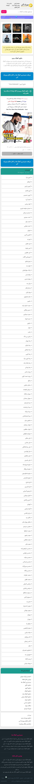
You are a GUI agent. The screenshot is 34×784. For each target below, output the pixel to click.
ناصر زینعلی (27, 641)
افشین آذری (27, 235)
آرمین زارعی (28, 186)
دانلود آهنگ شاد (26, 694)
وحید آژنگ (28, 659)
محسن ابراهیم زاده (26, 549)
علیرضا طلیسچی (26, 473)
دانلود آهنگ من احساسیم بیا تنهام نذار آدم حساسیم (17, 765)
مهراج (29, 615)
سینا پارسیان (27, 403)
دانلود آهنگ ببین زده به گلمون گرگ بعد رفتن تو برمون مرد (17, 772)
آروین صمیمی (27, 195)
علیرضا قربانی (27, 478)
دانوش (29, 323)
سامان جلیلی (27, 385)
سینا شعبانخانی (27, 416)
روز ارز (29, 715)
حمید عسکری (27, 314)
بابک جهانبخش (26, 270)
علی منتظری (27, 456)
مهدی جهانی (27, 610)
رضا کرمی (28, 354)
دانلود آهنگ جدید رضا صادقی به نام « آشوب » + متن (17, 741)
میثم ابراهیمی (27, 628)
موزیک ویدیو (27, 709)
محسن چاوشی (27, 553)
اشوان (29, 230)
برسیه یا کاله (24, 99)
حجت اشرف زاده (26, 306)
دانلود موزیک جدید (26, 718)
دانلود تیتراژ (28, 700)
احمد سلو (28, 222)
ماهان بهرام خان (26, 522)
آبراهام (29, 182)
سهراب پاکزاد (27, 394)
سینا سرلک (28, 412)
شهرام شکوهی (27, 434)
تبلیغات (8, 5)
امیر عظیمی (28, 253)
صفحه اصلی (17, 3)
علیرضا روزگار (27, 469)
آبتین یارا (28, 177)
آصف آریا (28, 200)
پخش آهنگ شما (16, 5)
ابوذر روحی (28, 204)
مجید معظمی (27, 540)
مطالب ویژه (28, 706)
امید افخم (28, 244)
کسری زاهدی (27, 500)
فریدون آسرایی (27, 491)
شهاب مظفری (27, 429)
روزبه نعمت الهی (26, 376)
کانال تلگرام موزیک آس (25, 721)
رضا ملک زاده (27, 363)
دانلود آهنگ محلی (18, 147)
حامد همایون (27, 297)
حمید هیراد (28, 319)
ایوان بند (28, 266)
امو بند (29, 239)
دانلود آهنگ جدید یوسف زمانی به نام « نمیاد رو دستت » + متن (17, 746)
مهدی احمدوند (27, 606)
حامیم (29, 301)
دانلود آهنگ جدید (17, 58)
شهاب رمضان (27, 425)
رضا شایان (28, 345)
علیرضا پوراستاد (27, 465)
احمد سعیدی (27, 217)
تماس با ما (9, 3)
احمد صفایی (27, 226)
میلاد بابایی (28, 632)
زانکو (29, 381)
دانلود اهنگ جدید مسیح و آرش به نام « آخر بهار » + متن (17, 744)
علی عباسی (28, 443)
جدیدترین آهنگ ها (26, 147)
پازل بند (29, 283)
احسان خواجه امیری (25, 208)
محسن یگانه (27, 571)
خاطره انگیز (28, 685)
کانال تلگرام (17, 7)
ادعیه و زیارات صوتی (25, 676)
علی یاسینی (28, 460)
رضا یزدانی (28, 367)
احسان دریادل (27, 213)
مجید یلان (28, 544)
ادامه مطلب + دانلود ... (17, 154)
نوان (29, 646)
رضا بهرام (28, 341)
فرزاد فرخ (28, 482)
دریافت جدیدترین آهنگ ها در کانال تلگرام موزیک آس (17, 76)
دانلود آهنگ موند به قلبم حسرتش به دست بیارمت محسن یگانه (17, 762)
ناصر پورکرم (28, 637)
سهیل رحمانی (27, 398)
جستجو (4, 12)
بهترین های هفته (26, 679)
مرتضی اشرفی (27, 584)
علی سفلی (28, 438)
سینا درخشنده (27, 407)
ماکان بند (28, 518)
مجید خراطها (27, 531)
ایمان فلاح (28, 261)
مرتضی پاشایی (27, 588)
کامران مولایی (27, 496)
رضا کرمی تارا (27, 359)
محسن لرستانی (27, 562)
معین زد (29, 602)
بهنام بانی (28, 275)
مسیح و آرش (27, 597)
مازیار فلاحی (27, 513)
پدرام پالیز (28, 288)
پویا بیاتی (28, 292)
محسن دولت (27, 557)
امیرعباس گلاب (27, 257)
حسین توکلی (27, 310)
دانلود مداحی (27, 703)
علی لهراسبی (27, 451)
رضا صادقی (28, 350)
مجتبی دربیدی (27, 526)
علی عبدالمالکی (26, 447)
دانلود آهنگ (28, 691)
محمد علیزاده (27, 575)
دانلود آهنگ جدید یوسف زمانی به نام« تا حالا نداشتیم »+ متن (17, 739)
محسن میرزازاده (26, 566)
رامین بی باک (27, 336)
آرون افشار (28, 191)
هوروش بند (28, 655)
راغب (29, 332)
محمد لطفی (28, 579)
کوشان (29, 504)
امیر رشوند (28, 248)
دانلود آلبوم (28, 688)
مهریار (29, 619)
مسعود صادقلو (27, 593)
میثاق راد (28, 624)
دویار (29, 328)
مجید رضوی (28, 535)
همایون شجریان (26, 650)
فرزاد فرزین (28, 487)
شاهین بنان (28, 420)
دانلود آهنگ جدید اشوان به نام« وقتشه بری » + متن (17, 749)
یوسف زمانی (27, 663)
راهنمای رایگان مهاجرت (25, 724)
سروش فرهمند (27, 390)
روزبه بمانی (28, 372)
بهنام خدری (28, 279)
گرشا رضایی (28, 509)
